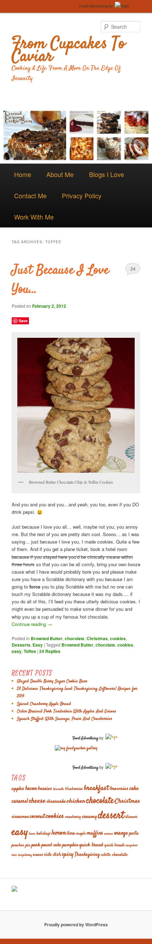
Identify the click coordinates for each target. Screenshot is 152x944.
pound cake (51, 845)
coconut (37, 817)
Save (23, 320)
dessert (111, 816)
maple (81, 834)
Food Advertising (93, 6)
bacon (31, 789)
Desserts (21, 645)
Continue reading (32, 624)
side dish (52, 855)
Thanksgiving (87, 854)
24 (132, 268)
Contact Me (30, 195)
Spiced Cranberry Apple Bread (44, 704)
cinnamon (20, 817)
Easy (38, 645)
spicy (68, 854)
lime (71, 833)
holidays (43, 833)
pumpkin (70, 845)
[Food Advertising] (14, 890)
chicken (76, 801)
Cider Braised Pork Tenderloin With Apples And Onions (66, 711)
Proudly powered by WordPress (76, 924)
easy (17, 651)
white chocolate (114, 855)
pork (35, 845)
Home (22, 174)
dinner (131, 817)
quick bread (91, 845)
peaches (18, 845)
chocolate (74, 638)
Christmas (97, 638)
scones (38, 855)
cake (134, 788)
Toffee (30, 651)
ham (32, 833)
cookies (118, 638)
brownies (119, 788)
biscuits (58, 789)
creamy (89, 817)
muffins (95, 833)
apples (18, 789)
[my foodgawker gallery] (76, 748)
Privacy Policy (81, 195)
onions (108, 833)
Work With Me (34, 216)
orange (121, 833)
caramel (20, 801)
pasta (134, 833)
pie (27, 845)
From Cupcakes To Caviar (68, 51)
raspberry (25, 855)
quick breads (114, 845)
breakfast (96, 788)
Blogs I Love (106, 174)
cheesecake (56, 801)
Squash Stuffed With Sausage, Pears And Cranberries (64, 719)
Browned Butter (47, 638)
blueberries (74, 789)
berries (45, 788)
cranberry (73, 817)
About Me (60, 174)
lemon (59, 833)
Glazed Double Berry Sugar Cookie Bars (52, 681)
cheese (37, 801)
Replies (49, 651)
